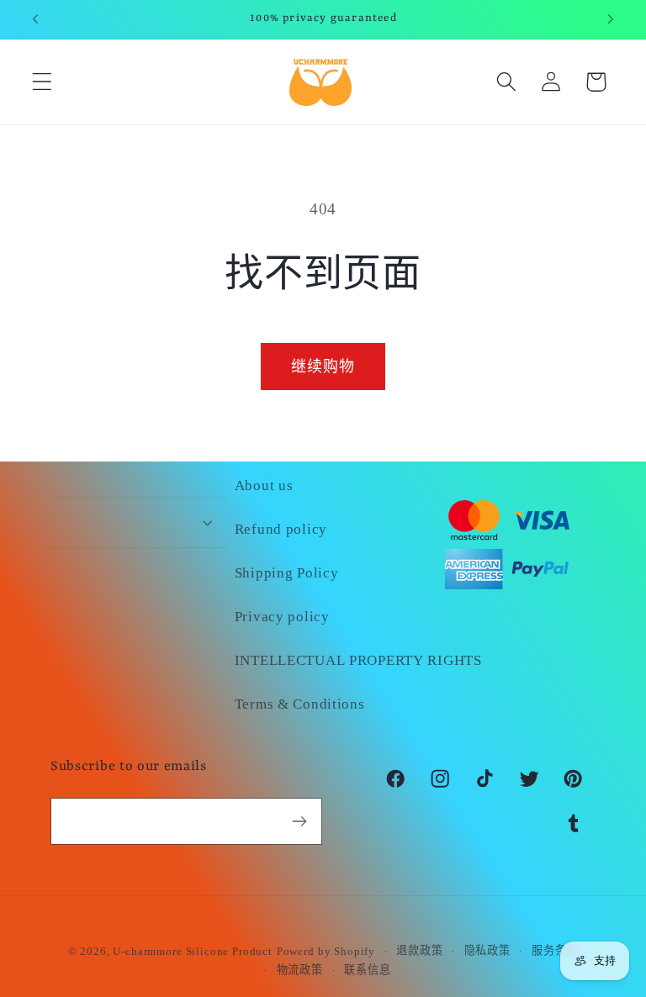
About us (264, 485)
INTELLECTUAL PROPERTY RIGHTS (358, 660)
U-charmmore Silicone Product (193, 951)
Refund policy (281, 529)
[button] (42, 82)
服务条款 (555, 950)
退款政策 (419, 950)
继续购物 (323, 366)
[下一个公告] (610, 19)
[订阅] (299, 821)
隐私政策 (487, 950)
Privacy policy (282, 617)
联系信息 (367, 969)
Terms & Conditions (300, 704)
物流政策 (300, 969)
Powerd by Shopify (326, 951)
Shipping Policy (287, 573)
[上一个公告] (35, 19)
